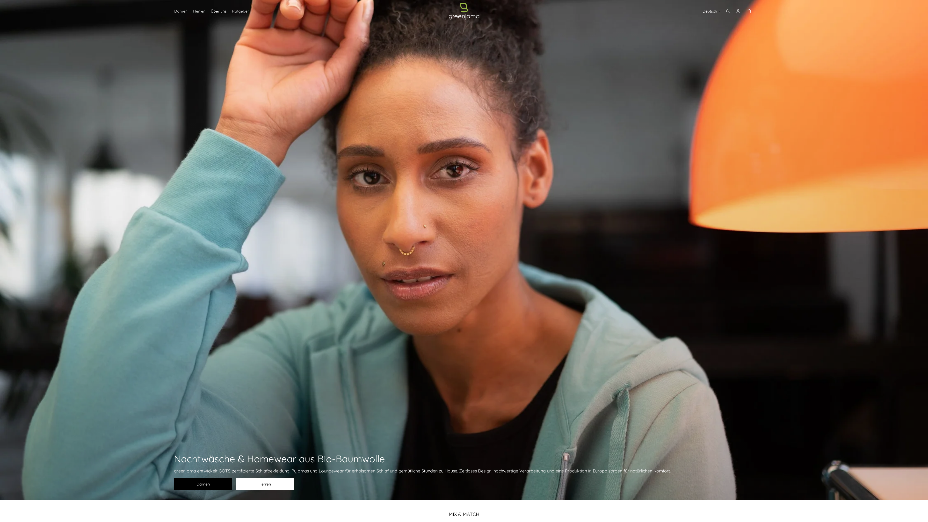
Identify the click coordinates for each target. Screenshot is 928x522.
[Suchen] (728, 11)
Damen (203, 484)
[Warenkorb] (748, 11)
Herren (265, 484)
